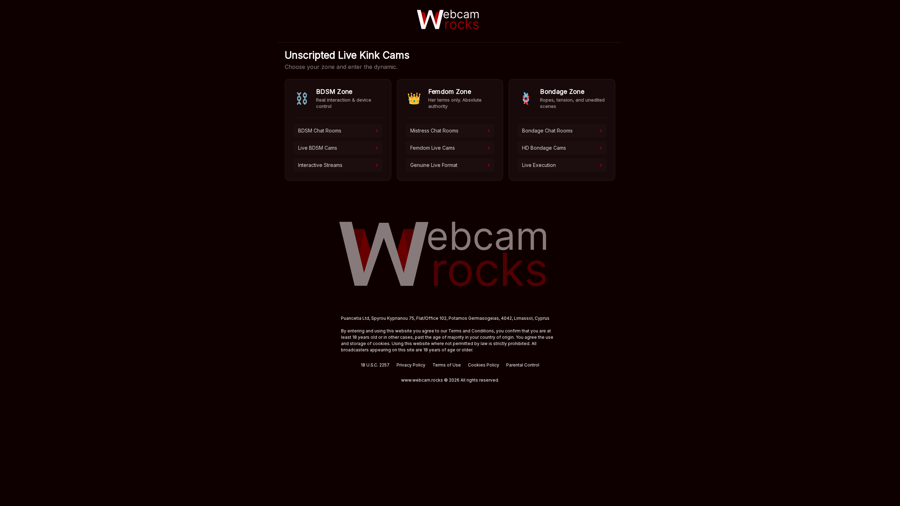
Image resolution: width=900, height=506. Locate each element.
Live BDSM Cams (338, 147)
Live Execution (562, 164)
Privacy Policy (411, 365)
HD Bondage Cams (562, 147)
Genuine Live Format (450, 164)
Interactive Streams (338, 164)
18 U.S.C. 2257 (375, 365)
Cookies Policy (483, 365)
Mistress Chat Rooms (450, 130)
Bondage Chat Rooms (562, 130)
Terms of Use (446, 365)
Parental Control (522, 365)
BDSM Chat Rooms (338, 130)
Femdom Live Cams (450, 147)
